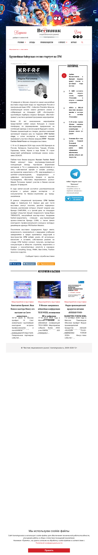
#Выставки (13, 260)
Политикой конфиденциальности (49, 543)
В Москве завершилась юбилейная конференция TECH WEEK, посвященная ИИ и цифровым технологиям (49, 312)
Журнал (74, 42)
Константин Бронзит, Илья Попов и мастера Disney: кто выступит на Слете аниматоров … (23, 310)
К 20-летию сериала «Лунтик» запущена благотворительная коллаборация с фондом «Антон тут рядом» (76, 127)
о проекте (62, 42)
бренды (32, 42)
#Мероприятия (16, 333)
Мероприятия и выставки (18, 49)
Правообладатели (46, 42)
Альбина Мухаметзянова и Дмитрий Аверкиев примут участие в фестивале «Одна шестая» (76, 80)
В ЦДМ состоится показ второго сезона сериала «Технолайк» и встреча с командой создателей (76, 96)
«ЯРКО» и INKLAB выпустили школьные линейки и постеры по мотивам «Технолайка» (76, 112)
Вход (77, 32)
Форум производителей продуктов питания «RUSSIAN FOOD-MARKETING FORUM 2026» (75, 310)
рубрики (21, 42)
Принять (49, 550)
